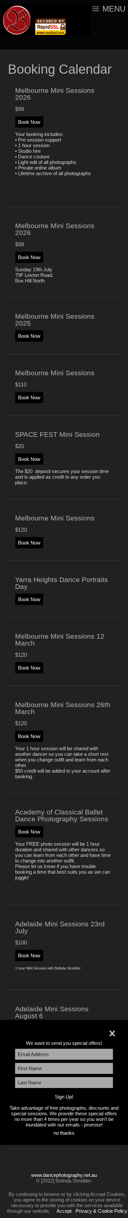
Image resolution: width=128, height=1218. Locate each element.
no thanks (64, 1133)
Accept (64, 1211)
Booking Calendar (60, 69)
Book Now (29, 122)
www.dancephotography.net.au (64, 1175)
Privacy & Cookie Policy (101, 1211)
